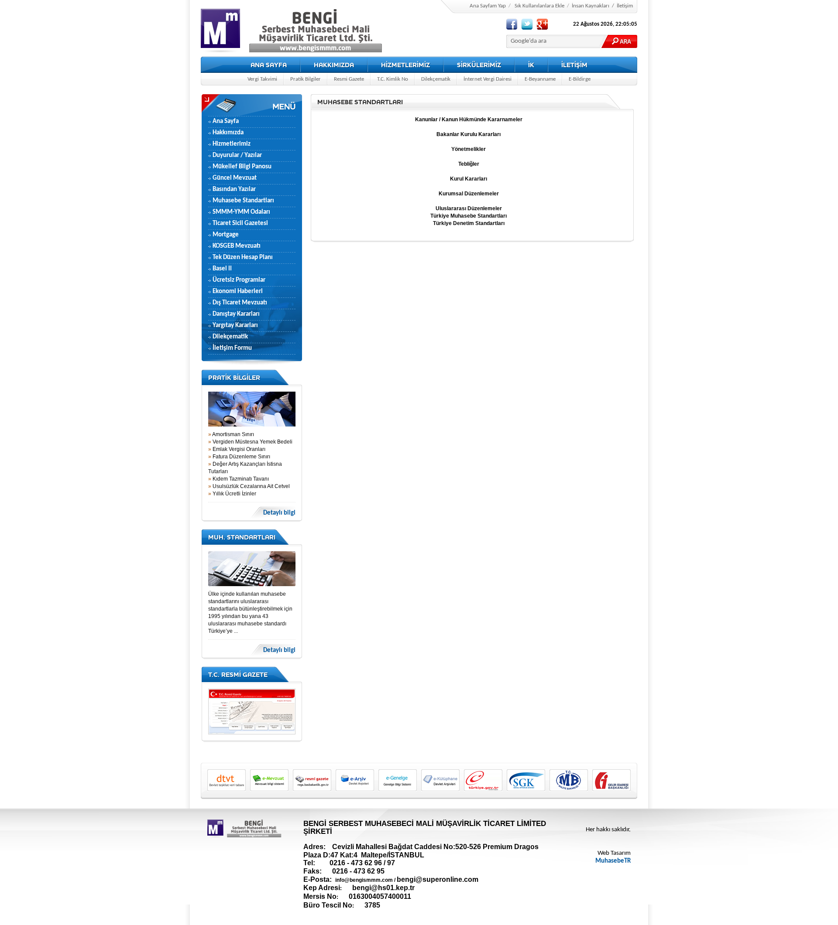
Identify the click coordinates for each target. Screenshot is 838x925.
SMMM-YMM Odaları (241, 212)
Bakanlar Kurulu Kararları (468, 134)
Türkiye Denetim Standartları (469, 223)
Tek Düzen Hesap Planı (243, 257)
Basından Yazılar (234, 189)
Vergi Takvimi (262, 79)
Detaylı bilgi (279, 513)
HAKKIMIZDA (334, 65)
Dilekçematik (435, 79)
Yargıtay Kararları (235, 325)
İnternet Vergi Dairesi (488, 79)
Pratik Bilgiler (305, 79)
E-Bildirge (580, 79)
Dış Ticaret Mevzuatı (240, 303)
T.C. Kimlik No (392, 79)
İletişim (625, 6)
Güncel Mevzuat (235, 178)
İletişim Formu (232, 348)
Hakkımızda (228, 133)
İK (531, 65)
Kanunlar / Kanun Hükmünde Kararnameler (468, 119)
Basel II (222, 269)
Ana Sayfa (226, 121)
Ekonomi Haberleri (238, 291)
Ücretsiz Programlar (239, 280)
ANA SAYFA (269, 65)
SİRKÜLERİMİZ (479, 65)
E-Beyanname (540, 79)
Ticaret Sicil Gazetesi (240, 223)
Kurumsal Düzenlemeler (469, 194)
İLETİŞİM (574, 65)
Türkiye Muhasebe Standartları (468, 216)
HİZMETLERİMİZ (405, 65)
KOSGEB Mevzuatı (237, 246)
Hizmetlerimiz (232, 144)
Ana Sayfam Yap (488, 6)
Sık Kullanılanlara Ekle (539, 6)
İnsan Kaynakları (590, 6)
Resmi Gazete (349, 79)
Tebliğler (468, 164)
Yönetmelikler (468, 149)
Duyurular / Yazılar (237, 155)
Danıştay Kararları (236, 314)
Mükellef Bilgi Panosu (242, 167)
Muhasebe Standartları (243, 201)
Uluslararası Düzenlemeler (469, 208)
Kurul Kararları (468, 179)
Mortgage (226, 235)
